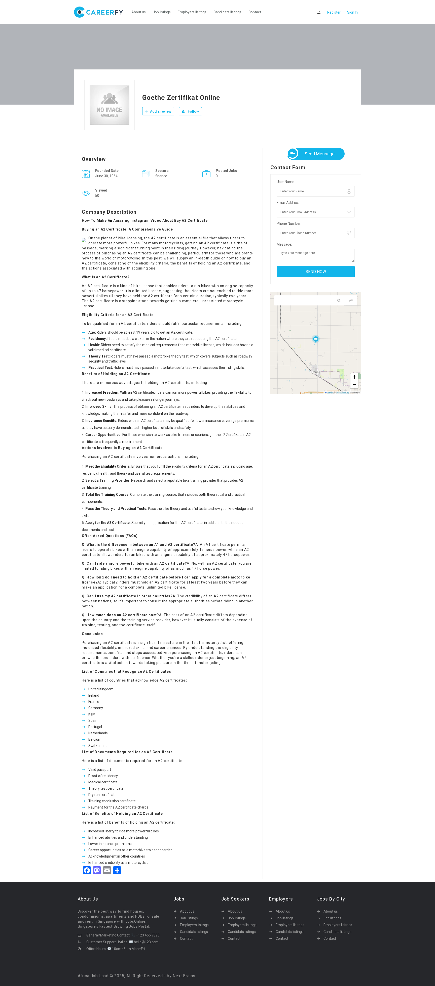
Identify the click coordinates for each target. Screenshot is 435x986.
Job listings (162, 12)
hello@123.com (146, 942)
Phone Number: (289, 223)
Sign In (352, 12)
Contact (254, 12)
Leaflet (330, 392)
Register (334, 12)
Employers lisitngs (192, 12)
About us (138, 12)
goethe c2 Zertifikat (225, 435)
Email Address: (288, 203)
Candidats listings (227, 12)
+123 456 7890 (147, 935)
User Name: (286, 182)
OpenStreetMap (342, 392)
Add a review (160, 111)
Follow (193, 111)
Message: (284, 244)
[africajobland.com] (101, 12)
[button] (316, 339)
